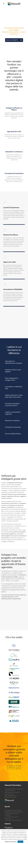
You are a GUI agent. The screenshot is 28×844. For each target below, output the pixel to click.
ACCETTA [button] (20, 841)
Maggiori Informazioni (11, 841)
